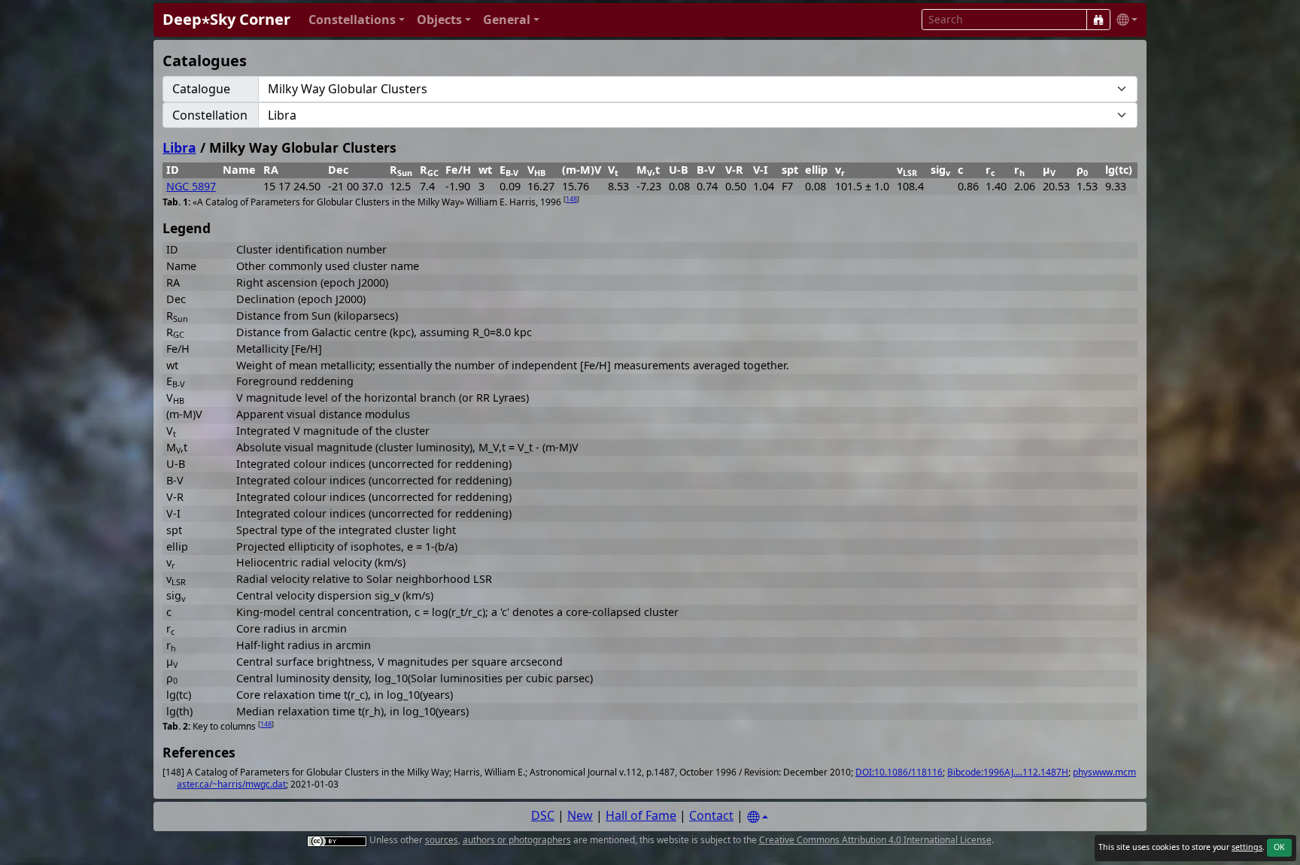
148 (571, 199)
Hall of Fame (641, 815)
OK (1279, 847)
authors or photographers (517, 839)
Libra (179, 147)
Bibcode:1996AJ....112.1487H (1007, 772)
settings (1247, 847)
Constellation (210, 115)
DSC (542, 815)
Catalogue (201, 88)
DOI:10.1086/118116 (899, 772)
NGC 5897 (191, 186)
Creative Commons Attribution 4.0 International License (875, 839)
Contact (711, 815)
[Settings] (757, 817)
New (580, 815)
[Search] (1098, 19)
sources (441, 839)
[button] (356, 20)
